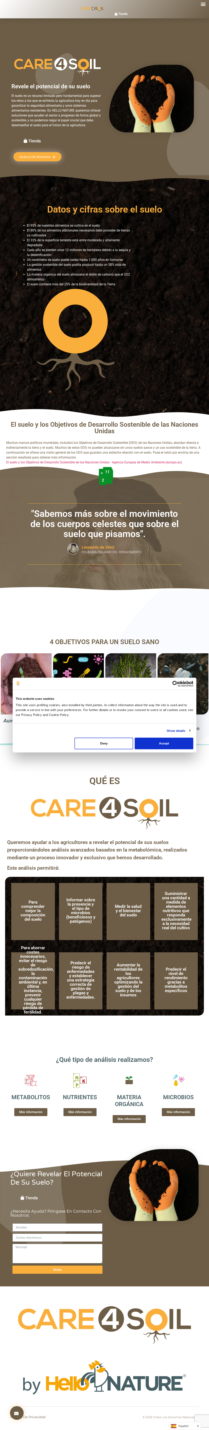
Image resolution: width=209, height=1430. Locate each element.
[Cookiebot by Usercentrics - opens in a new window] (175, 684)
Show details (176, 730)
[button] (203, 4)
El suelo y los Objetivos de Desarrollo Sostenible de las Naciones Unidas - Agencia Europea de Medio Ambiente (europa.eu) (94, 462)
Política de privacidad (28, 1417)
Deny (104, 743)
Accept (164, 743)
